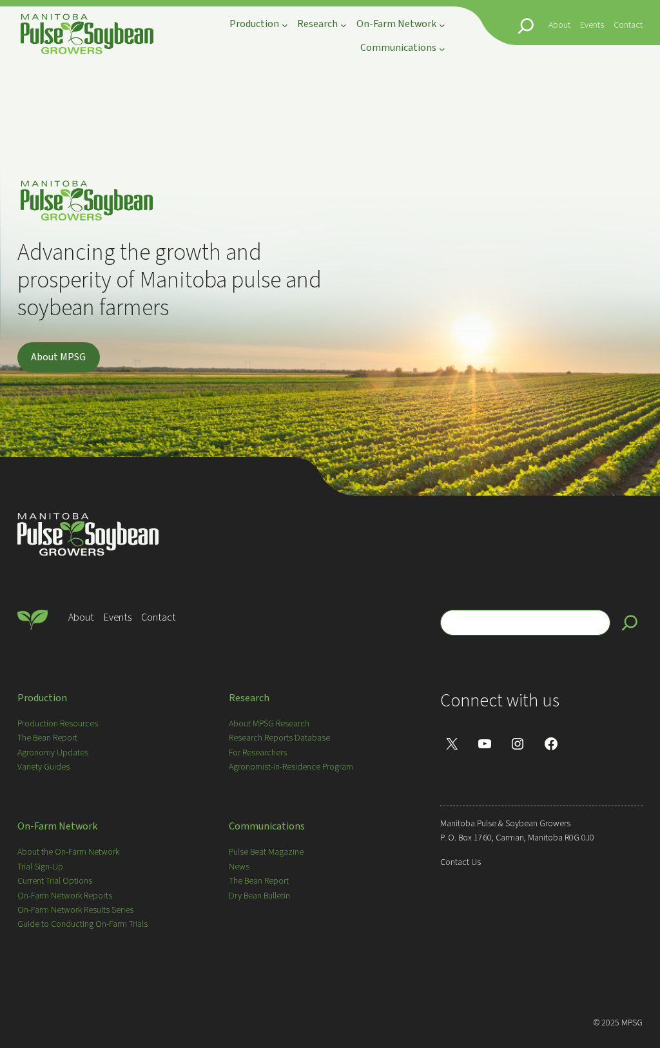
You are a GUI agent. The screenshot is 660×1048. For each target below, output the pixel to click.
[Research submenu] (343, 25)
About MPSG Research (269, 723)
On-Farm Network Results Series (75, 910)
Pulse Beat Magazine (266, 852)
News (239, 866)
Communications (267, 826)
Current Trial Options (54, 881)
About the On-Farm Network (68, 852)
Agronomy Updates (52, 752)
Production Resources (57, 723)
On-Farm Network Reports (64, 895)
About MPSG (58, 357)
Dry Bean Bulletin (259, 895)
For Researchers (258, 752)
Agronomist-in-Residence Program (291, 767)
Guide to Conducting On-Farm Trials (82, 924)
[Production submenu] (285, 25)
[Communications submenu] (442, 48)
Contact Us (460, 862)
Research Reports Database (279, 738)
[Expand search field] (526, 26)
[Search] (630, 623)
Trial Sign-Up (40, 866)
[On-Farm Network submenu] (442, 25)
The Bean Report (47, 738)
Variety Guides (43, 767)
